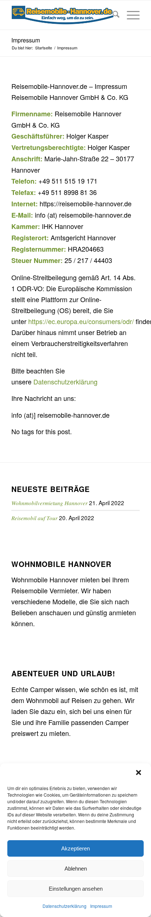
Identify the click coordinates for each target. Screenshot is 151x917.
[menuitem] (112, 15)
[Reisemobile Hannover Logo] (62, 15)
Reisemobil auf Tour (34, 518)
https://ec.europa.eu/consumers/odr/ (81, 321)
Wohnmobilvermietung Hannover (49, 503)
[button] (139, 773)
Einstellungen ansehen (76, 889)
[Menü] (129, 15)
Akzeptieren (75, 848)
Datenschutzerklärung (64, 906)
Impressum (101, 906)
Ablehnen (76, 868)
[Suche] (112, 15)
